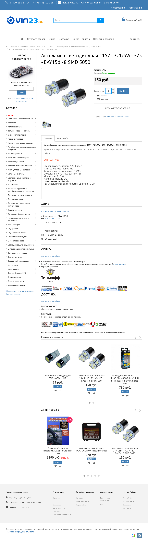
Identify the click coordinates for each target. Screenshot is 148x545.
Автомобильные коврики (18, 157)
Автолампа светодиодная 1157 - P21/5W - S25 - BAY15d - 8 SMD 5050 (33, 49)
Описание (48, 138)
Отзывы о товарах (103, 39)
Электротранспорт (16, 281)
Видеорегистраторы (17, 135)
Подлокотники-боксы (17, 232)
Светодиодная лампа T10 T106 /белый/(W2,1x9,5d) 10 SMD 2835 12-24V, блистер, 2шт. (125, 379)
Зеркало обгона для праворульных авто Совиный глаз (58, 451)
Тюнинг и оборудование (18, 261)
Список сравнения (91, 2)
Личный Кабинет (129, 498)
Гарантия (56, 498)
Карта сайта (81, 505)
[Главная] (21, 39)
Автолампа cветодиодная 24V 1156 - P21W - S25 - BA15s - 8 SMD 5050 (91, 378)
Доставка (64, 39)
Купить (123, 91)
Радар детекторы (16, 139)
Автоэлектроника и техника (20, 165)
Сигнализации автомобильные (21, 249)
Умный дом (13, 265)
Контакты (135, 39)
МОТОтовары (14, 224)
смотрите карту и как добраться (55, 211)
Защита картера (15, 210)
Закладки (127, 505)
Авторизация (118, 7)
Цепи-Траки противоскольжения (22, 118)
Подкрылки (13, 228)
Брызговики (13, 184)
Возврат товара (82, 501)
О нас (52, 39)
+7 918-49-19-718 (43, 2)
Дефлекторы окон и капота (20, 195)
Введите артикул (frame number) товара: (21, 83)
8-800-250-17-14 (19, 2)
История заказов (130, 501)
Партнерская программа (105, 499)
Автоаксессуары (15, 126)
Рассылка (127, 508)
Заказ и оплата (81, 39)
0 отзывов (109, 116)
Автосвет (14, 47)
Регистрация (135, 7)
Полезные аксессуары (17, 236)
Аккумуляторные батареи (19, 169)
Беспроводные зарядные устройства (19, 179)
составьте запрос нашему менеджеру (23, 99)
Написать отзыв (123, 116)
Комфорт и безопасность (19, 214)
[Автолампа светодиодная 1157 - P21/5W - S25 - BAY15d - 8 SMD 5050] (65, 92)
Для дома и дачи (15, 199)
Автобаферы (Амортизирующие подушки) (22, 148)
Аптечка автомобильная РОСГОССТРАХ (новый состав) (91, 449)
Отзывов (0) (62, 138)
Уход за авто (13, 269)
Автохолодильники (16, 161)
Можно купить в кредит (117, 108)
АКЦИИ (11, 115)
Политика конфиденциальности (62, 513)
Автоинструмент (15, 153)
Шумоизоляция (14, 277)
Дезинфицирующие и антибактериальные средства (21, 189)
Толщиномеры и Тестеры (19, 130)
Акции (102, 504)
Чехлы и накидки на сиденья (20, 143)
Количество (99, 91)
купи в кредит (119, 264)
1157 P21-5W (95, 47)
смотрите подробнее (50, 256)
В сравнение (103, 99)
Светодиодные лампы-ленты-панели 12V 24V (36, 47)
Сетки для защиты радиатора (21, 244)
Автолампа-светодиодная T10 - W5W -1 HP (58, 376)
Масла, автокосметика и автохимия (18, 219)
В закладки (103, 96)
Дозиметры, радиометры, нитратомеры (19, 204)
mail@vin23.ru (70, 2)
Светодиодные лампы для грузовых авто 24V (72, 47)
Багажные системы (16, 173)
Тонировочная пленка (17, 253)
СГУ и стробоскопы (16, 240)
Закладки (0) (111, 2)
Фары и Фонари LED (17, 273)
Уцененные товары (16, 285)
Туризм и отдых (15, 257)
